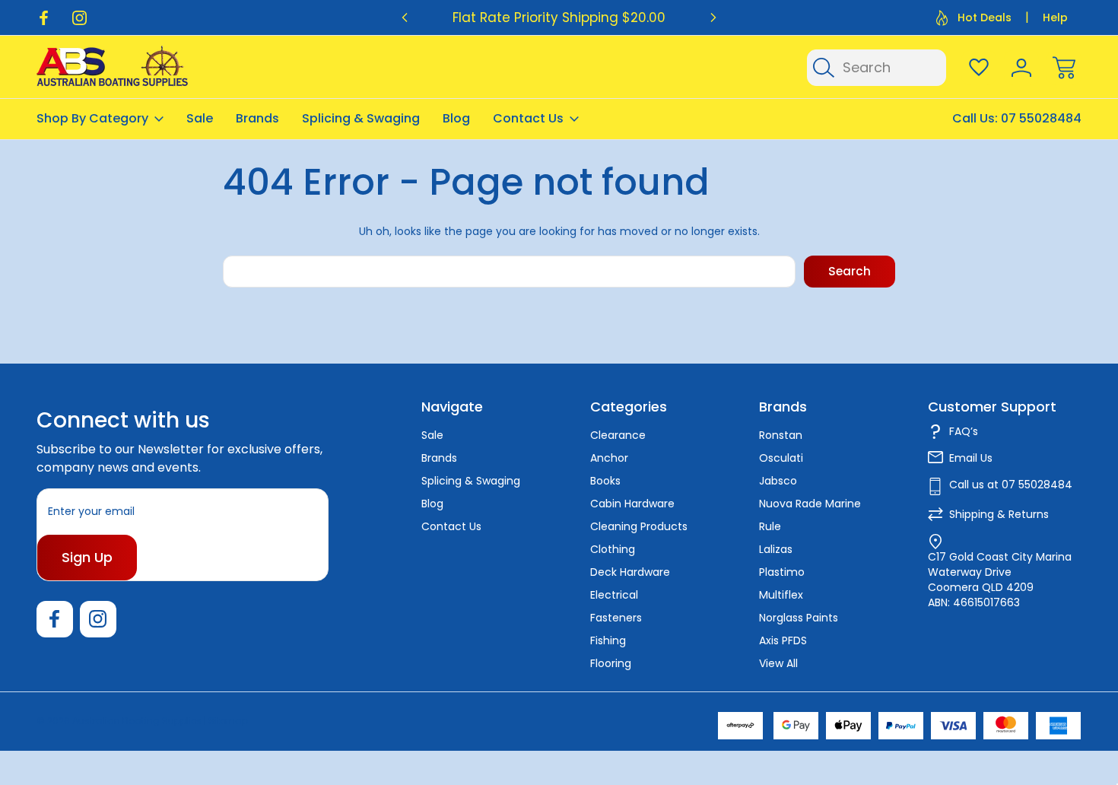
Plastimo (782, 572)
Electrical (614, 594)
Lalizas (775, 549)
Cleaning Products (639, 526)
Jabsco (778, 480)
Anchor (609, 458)
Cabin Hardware (632, 503)
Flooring (610, 663)
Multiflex (781, 594)
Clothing (612, 549)
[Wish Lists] (978, 67)
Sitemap (228, 720)
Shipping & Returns (999, 514)
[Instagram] (79, 18)
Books (605, 480)
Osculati (781, 458)
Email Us (971, 458)
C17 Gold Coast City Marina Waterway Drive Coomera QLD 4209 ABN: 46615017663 (1000, 579)
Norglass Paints (798, 617)
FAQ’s (963, 431)
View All (778, 663)
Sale (199, 118)
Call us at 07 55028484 (1010, 484)
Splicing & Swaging (361, 118)
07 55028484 (1041, 118)
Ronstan (780, 435)
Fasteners (616, 617)
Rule (770, 526)
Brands (257, 118)
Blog (456, 118)
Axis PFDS (783, 640)
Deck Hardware (630, 572)
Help (1055, 17)
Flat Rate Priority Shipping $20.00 (559, 17)
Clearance (618, 435)
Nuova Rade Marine (810, 503)
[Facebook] (44, 18)
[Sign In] (1021, 67)
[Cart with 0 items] (1064, 67)
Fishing (608, 640)
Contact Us (528, 118)
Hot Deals (985, 17)
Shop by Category (92, 118)
